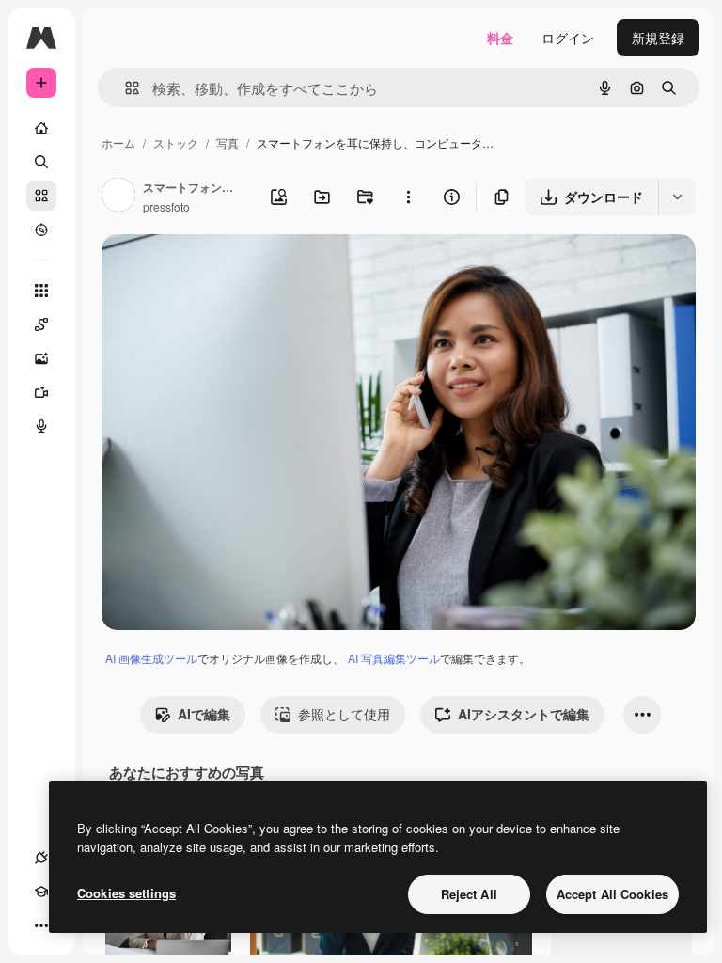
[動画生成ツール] (41, 392)
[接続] (41, 858)
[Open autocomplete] (124, 88)
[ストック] (41, 196)
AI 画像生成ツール (151, 658)
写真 (227, 142)
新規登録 (658, 37)
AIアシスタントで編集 (523, 713)
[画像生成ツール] (41, 358)
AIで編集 (204, 713)
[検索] (41, 162)
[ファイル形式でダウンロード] (677, 196)
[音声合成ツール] (41, 426)
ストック (175, 142)
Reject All (469, 894)
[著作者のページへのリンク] (118, 196)
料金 (500, 37)
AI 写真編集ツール (394, 658)
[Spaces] (41, 324)
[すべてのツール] (41, 291)
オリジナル (231, 270)
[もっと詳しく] (41, 229)
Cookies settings (126, 893)
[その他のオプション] (408, 196)
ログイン (568, 37)
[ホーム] (41, 128)
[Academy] (41, 891)
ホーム (118, 142)
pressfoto (166, 206)
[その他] (41, 925)
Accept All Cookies (612, 894)
